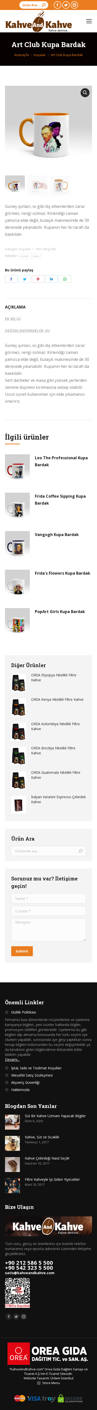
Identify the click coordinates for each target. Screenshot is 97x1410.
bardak (24, 256)
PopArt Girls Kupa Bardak (60, 611)
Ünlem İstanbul (61, 1378)
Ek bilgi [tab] (13, 319)
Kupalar (25, 249)
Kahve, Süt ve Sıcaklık (42, 1137)
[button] (85, 92)
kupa (36, 256)
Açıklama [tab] (15, 307)
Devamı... (12, 1059)
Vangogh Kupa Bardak (57, 534)
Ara (80, 851)
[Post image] (12, 1122)
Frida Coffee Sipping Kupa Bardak (60, 499)
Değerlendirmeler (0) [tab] (27, 331)
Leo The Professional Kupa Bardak (61, 461)
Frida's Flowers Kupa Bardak (62, 573)
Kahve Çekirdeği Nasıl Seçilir (47, 1158)
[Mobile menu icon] (89, 21)
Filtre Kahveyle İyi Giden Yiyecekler (52, 1179)
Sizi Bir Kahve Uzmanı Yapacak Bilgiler (55, 1115)
